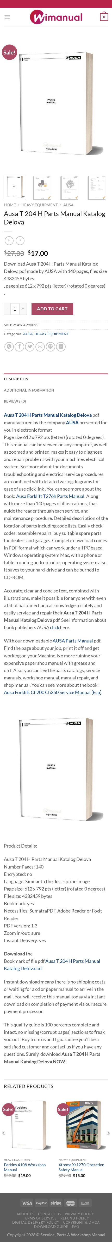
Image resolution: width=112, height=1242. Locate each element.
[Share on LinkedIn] (60, 346)
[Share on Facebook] (19, 346)
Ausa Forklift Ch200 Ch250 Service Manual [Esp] (52, 692)
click (54, 627)
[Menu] (7, 17)
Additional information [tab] (29, 390)
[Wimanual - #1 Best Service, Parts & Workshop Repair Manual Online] (56, 17)
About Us (25, 1214)
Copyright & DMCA (81, 1222)
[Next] (99, 103)
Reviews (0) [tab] (15, 401)
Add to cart (52, 308)
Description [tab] (16, 379)
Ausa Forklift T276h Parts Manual (50, 496)
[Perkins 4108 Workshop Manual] (28, 1125)
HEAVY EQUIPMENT (39, 204)
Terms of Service (40, 1218)
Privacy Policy (79, 1214)
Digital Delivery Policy (35, 1222)
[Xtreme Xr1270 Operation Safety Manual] (83, 1125)
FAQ (75, 1226)
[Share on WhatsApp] (9, 346)
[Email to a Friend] (40, 346)
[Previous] (12, 103)
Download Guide (51, 1226)
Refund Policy (74, 1218)
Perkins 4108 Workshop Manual (25, 1167)
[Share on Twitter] (29, 346)
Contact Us (49, 1214)
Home (10, 204)
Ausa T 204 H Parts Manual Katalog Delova (48, 415)
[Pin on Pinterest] (50, 346)
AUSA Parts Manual (73, 641)
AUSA (68, 204)
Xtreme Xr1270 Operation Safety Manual (81, 1167)
